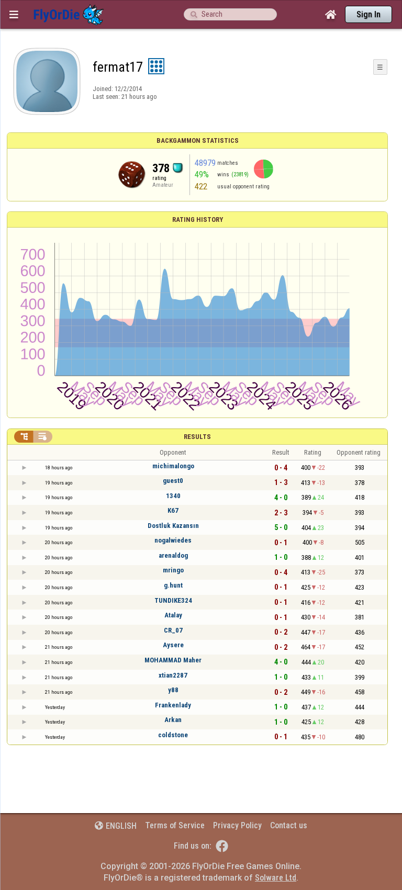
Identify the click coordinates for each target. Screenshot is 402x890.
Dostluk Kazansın (173, 526)
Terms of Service (175, 825)
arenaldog (173, 555)
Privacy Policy (237, 825)
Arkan (173, 720)
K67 (173, 510)
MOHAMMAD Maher (173, 660)
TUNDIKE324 (173, 600)
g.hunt (173, 585)
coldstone (173, 735)
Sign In (368, 14)
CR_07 (173, 630)
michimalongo (173, 466)
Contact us (288, 825)
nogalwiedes (173, 540)
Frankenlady (173, 705)
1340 (173, 496)
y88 (173, 690)
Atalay (173, 615)
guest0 (173, 481)
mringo (173, 570)
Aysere (173, 645)
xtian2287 (173, 675)
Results (197, 437)
